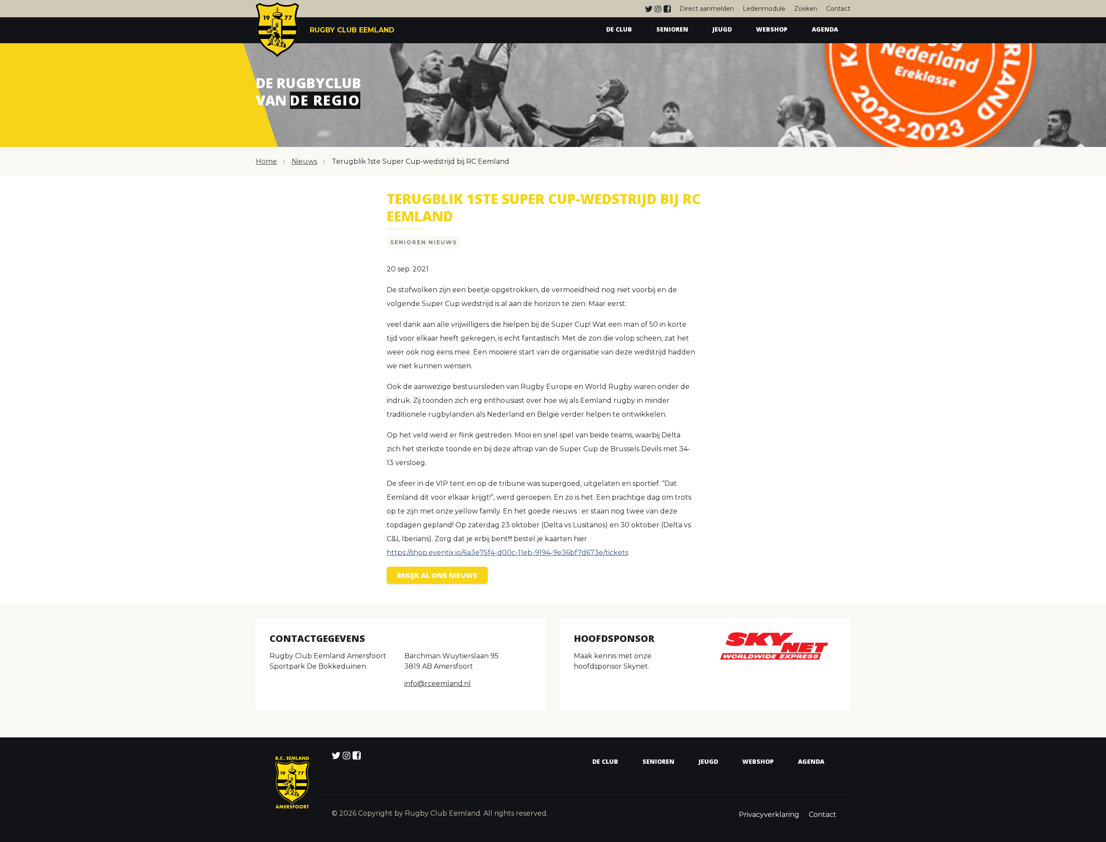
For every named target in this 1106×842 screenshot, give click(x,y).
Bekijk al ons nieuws (437, 575)
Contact (838, 9)
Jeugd (722, 29)
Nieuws (304, 161)
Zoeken (805, 9)
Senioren (672, 29)
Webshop (772, 29)
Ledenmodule (764, 9)
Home (266, 161)
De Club (619, 29)
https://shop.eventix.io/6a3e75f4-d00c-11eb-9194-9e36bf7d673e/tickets (507, 553)
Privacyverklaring (769, 814)
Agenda (825, 29)
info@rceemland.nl (437, 683)
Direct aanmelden (707, 9)
